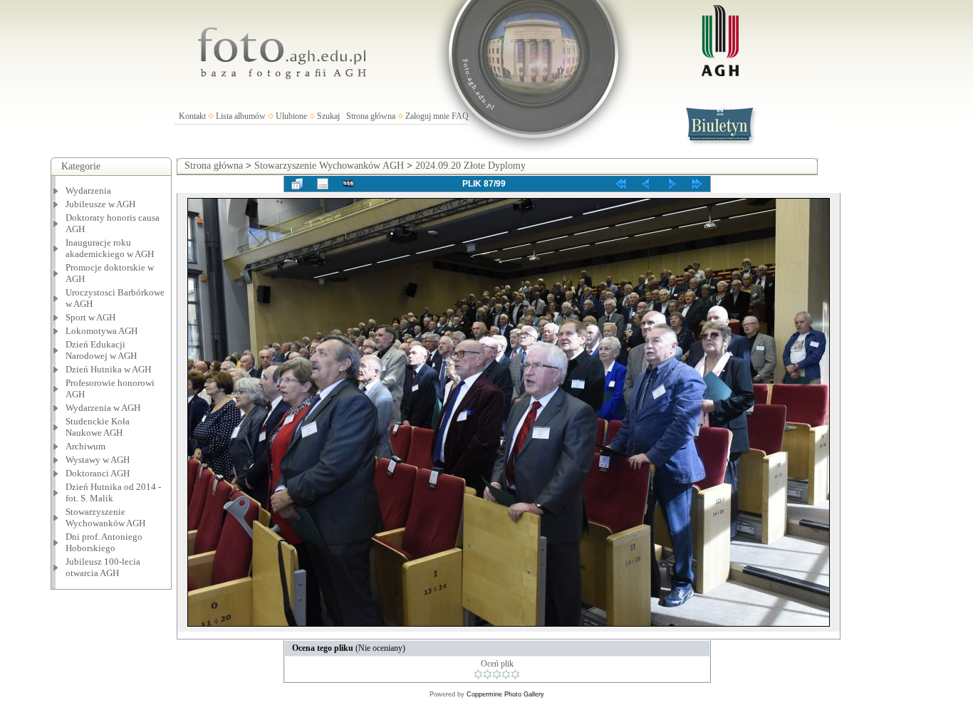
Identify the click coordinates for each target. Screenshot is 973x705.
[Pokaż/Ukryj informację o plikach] (322, 184)
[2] (487, 674)
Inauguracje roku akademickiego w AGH (110, 248)
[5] (515, 674)
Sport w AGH (90, 317)
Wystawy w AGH (98, 459)
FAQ (460, 116)
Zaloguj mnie (427, 116)
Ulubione (291, 116)
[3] (496, 674)
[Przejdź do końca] (697, 184)
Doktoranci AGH (98, 473)
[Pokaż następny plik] (672, 184)
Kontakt (192, 116)
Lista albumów (241, 116)
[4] (506, 674)
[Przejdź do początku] (620, 184)
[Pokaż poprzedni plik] (646, 184)
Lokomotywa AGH (101, 330)
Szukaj (328, 116)
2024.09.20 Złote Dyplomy (470, 165)
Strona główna (370, 116)
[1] (478, 674)
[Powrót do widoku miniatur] (297, 184)
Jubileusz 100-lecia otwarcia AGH (103, 567)
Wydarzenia (88, 190)
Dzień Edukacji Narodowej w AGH (101, 350)
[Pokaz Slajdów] (348, 184)
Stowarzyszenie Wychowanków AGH (105, 517)
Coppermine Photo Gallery (505, 694)
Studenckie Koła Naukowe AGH (98, 427)
